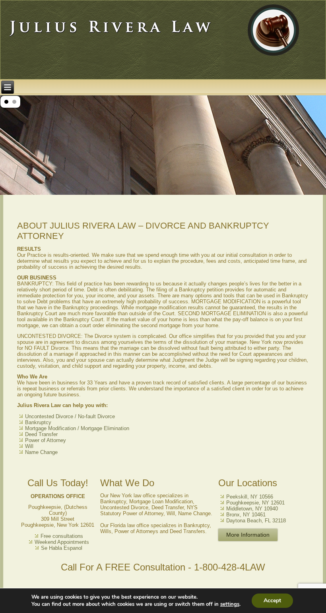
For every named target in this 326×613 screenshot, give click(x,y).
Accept (272, 600)
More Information (248, 535)
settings (229, 604)
